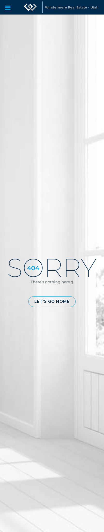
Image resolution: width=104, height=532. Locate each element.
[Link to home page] (30, 7)
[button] (52, 301)
